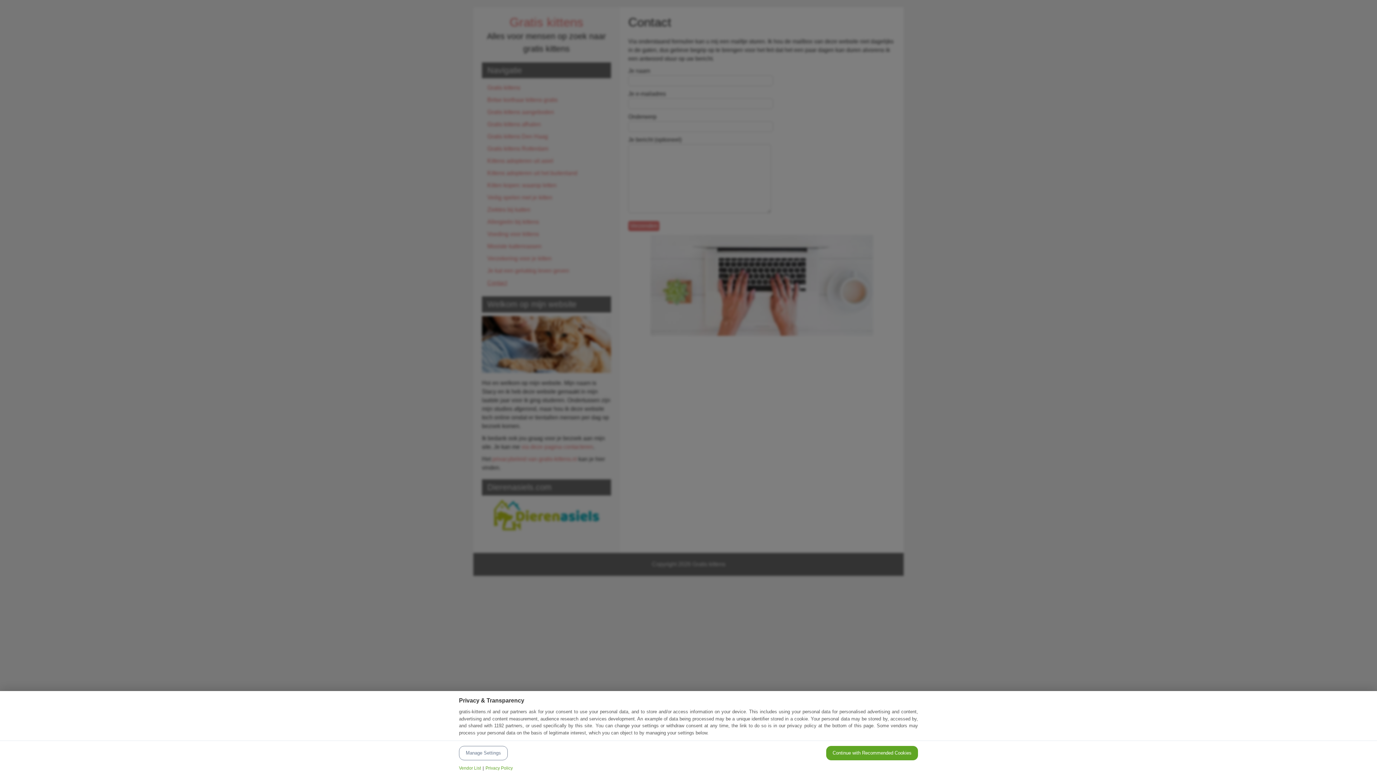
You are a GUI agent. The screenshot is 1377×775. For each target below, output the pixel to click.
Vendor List (470, 768)
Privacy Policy (499, 768)
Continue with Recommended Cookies (872, 753)
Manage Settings (483, 753)
